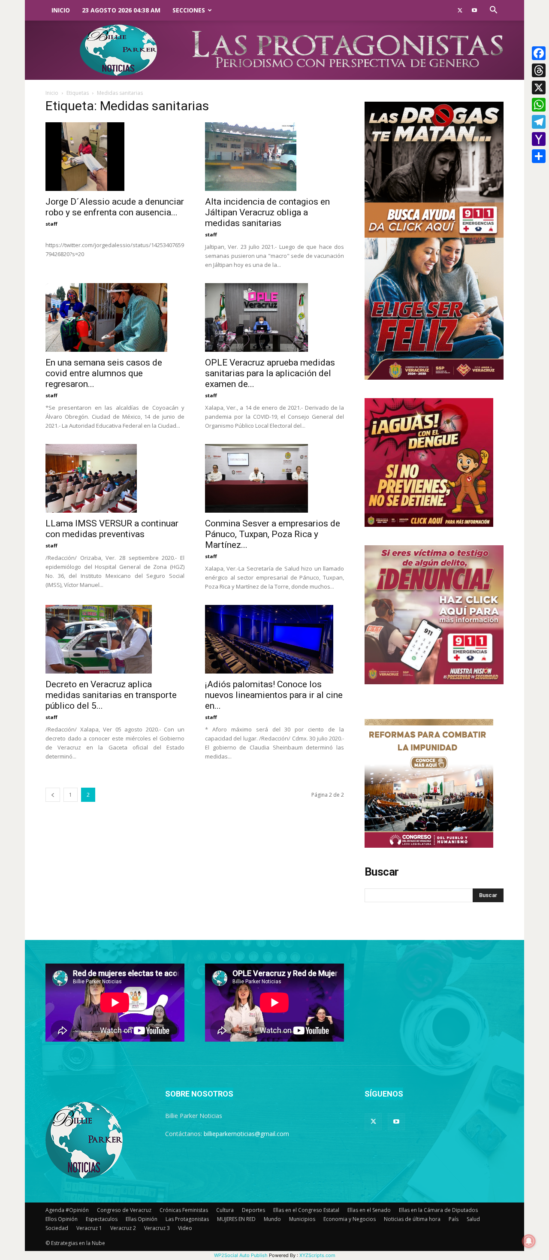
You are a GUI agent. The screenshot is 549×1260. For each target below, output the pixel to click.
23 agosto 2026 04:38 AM (121, 10)
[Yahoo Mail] (538, 139)
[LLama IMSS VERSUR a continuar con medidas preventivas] (114, 478)
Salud (473, 1219)
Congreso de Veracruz (124, 1210)
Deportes (253, 1210)
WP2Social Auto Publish (241, 1255)
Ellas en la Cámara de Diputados (438, 1210)
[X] (538, 87)
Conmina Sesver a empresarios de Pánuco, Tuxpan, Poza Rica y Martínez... (272, 534)
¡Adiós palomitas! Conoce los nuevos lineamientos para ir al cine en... (274, 695)
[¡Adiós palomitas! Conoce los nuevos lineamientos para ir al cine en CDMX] (274, 639)
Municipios (302, 1219)
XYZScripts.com (317, 1255)
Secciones (188, 10)
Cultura (225, 1210)
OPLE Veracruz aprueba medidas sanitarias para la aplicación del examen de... (270, 373)
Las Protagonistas (187, 1219)
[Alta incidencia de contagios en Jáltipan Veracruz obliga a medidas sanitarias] (274, 156)
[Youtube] (474, 10)
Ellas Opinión (141, 1219)
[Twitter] (459, 10)
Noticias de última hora (412, 1219)
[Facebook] (538, 53)
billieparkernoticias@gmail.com (246, 1134)
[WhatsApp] (538, 104)
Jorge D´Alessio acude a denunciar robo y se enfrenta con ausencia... (114, 207)
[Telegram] (538, 121)
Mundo (272, 1219)
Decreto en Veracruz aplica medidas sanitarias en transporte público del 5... (111, 695)
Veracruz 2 (123, 1228)
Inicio (60, 10)
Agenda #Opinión (67, 1210)
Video (185, 1228)
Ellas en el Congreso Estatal (306, 1210)
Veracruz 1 (89, 1228)
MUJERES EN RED (236, 1219)
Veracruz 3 (157, 1228)
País (454, 1219)
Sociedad (56, 1228)
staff (51, 224)
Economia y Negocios (349, 1219)
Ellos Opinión (61, 1219)
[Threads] (538, 70)
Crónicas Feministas (184, 1210)
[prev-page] (52, 795)
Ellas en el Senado (369, 1210)
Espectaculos (102, 1219)
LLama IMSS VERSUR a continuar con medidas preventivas (111, 528)
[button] (493, 11)
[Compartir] (538, 156)
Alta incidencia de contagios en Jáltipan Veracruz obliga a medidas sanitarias (267, 212)
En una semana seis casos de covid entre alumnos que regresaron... (103, 373)
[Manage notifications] (529, 1241)
